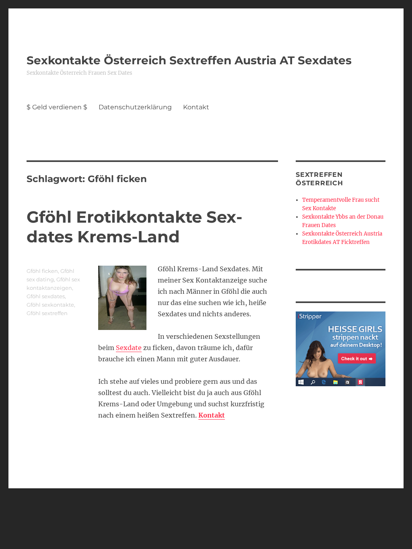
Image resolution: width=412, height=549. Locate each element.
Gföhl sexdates (46, 296)
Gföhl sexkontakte (50, 304)
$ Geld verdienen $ (57, 107)
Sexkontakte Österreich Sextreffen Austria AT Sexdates (189, 60)
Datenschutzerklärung (135, 107)
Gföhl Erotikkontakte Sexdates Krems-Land (134, 226)
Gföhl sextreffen (47, 313)
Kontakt (196, 107)
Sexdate (129, 348)
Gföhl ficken (42, 271)
